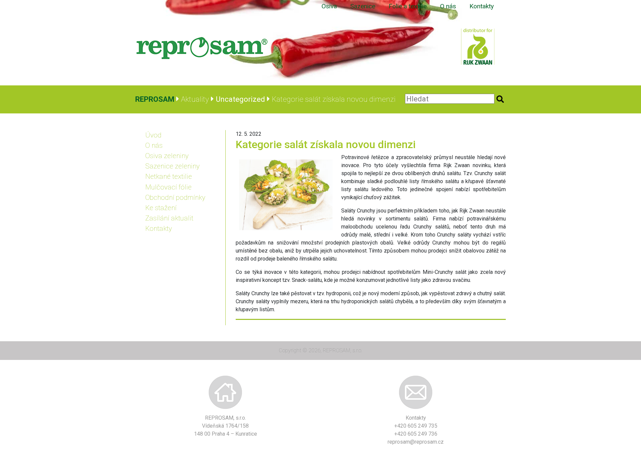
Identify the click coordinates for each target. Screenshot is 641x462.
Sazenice (362, 6)
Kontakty (481, 6)
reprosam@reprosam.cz (416, 442)
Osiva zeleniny (167, 156)
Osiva (329, 6)
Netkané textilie (168, 176)
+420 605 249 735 (415, 426)
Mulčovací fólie (168, 187)
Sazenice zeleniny (172, 166)
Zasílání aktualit (169, 218)
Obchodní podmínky (175, 197)
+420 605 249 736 (415, 434)
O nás (448, 6)
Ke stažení (161, 208)
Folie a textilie (408, 6)
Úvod (153, 135)
